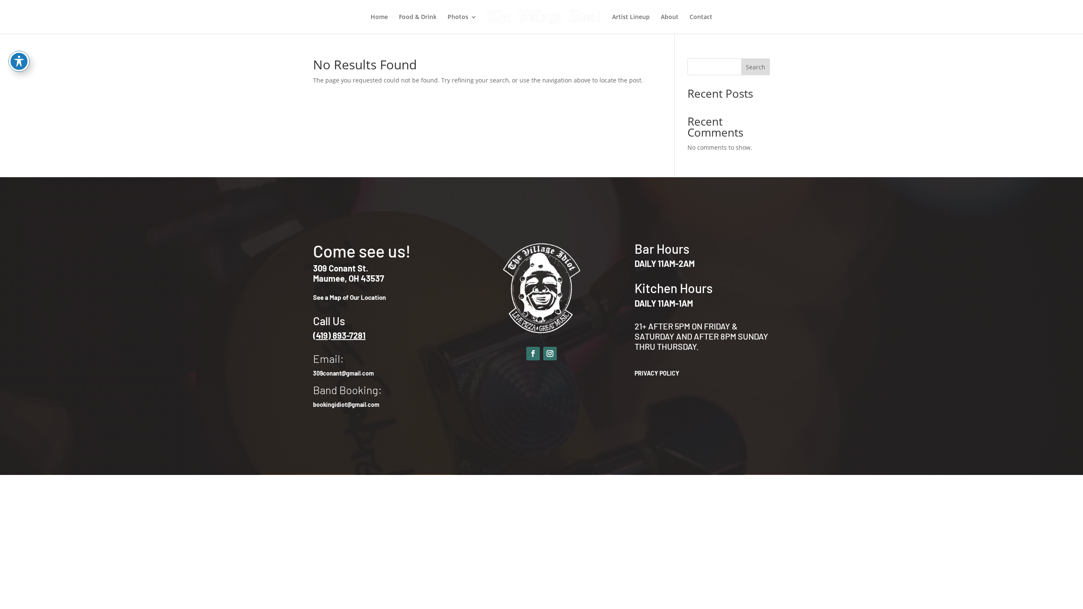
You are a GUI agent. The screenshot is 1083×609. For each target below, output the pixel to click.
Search (755, 67)
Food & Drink (418, 17)
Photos (458, 17)
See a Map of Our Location (349, 297)
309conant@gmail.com (343, 373)
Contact (701, 17)
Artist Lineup (631, 17)
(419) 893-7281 (339, 335)
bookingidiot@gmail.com (346, 404)
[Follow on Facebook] (533, 353)
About (670, 17)
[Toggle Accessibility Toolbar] (19, 61)
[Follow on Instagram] (550, 353)
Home (379, 17)
